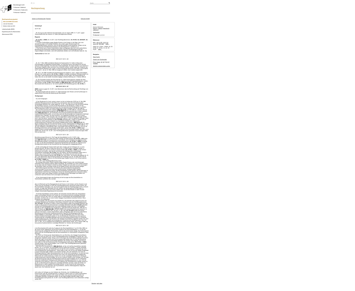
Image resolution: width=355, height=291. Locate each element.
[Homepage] (14, 9)
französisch (106, 28)
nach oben (99, 283)
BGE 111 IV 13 (78, 122)
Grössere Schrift (85, 18)
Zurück (98, 62)
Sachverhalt (96, 32)
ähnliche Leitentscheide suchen (101, 66)
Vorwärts (95, 63)
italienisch (95, 30)
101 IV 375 (99, 42)
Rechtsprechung (38, 8)
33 (101, 62)
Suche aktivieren (109, 3)
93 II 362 (101, 44)
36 (107, 62)
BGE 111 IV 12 (42, 112)
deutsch (100, 28)
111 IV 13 (95, 44)
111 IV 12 (105, 42)
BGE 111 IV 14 (58, 246)
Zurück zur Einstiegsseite (39, 18)
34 (103, 62)
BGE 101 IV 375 (66, 82)
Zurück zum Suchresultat (100, 59)
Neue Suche (96, 57)
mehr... (107, 44)
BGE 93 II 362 (50, 209)
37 (108, 62)
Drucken (48, 18)
